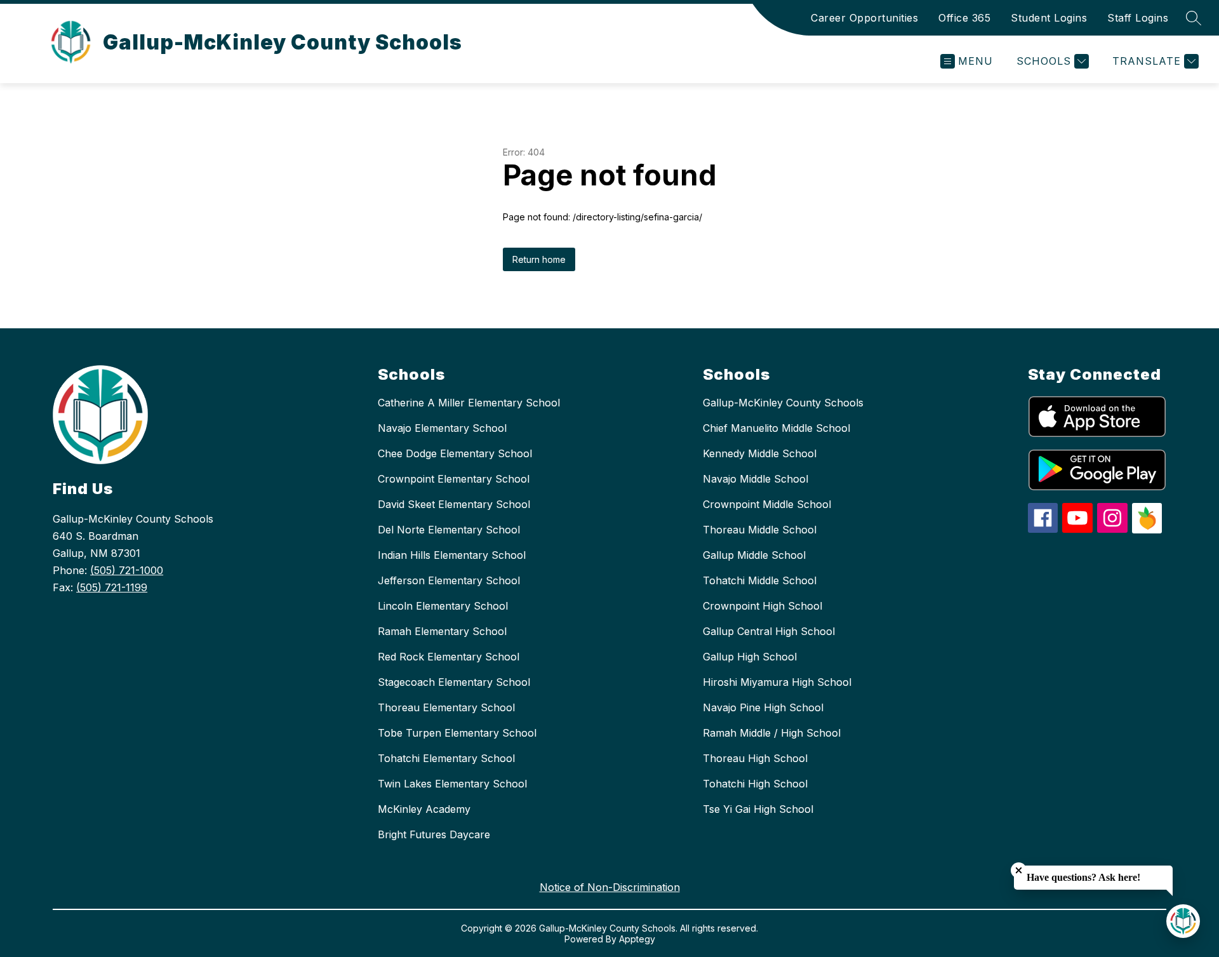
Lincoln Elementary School (443, 605)
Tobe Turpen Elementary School (457, 732)
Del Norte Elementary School (449, 529)
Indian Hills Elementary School (452, 555)
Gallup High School (750, 656)
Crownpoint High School (762, 605)
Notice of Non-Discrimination (610, 887)
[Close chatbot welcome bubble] (1019, 870)
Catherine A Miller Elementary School (469, 402)
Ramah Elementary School (442, 631)
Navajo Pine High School (763, 707)
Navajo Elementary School (442, 428)
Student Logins (1049, 17)
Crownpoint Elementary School (454, 478)
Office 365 (964, 17)
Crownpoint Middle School (767, 504)
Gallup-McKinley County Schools (783, 402)
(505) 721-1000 (126, 570)
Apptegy (637, 939)
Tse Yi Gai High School (758, 809)
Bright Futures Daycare (434, 834)
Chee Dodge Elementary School (455, 453)
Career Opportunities (864, 17)
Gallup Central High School (769, 631)
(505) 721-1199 (111, 587)
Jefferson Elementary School (449, 580)
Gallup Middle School (754, 555)
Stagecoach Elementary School (454, 682)
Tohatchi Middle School (759, 580)
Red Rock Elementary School (448, 656)
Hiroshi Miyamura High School (777, 682)
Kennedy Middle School (759, 453)
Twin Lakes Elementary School (452, 783)
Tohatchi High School (755, 783)
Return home (539, 259)
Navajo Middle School (755, 478)
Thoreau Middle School (759, 529)
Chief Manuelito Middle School (776, 428)
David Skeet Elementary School (454, 504)
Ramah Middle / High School (772, 732)
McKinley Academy (424, 809)
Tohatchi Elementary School (446, 758)
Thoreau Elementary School (446, 707)
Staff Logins (1137, 17)
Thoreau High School (755, 758)
